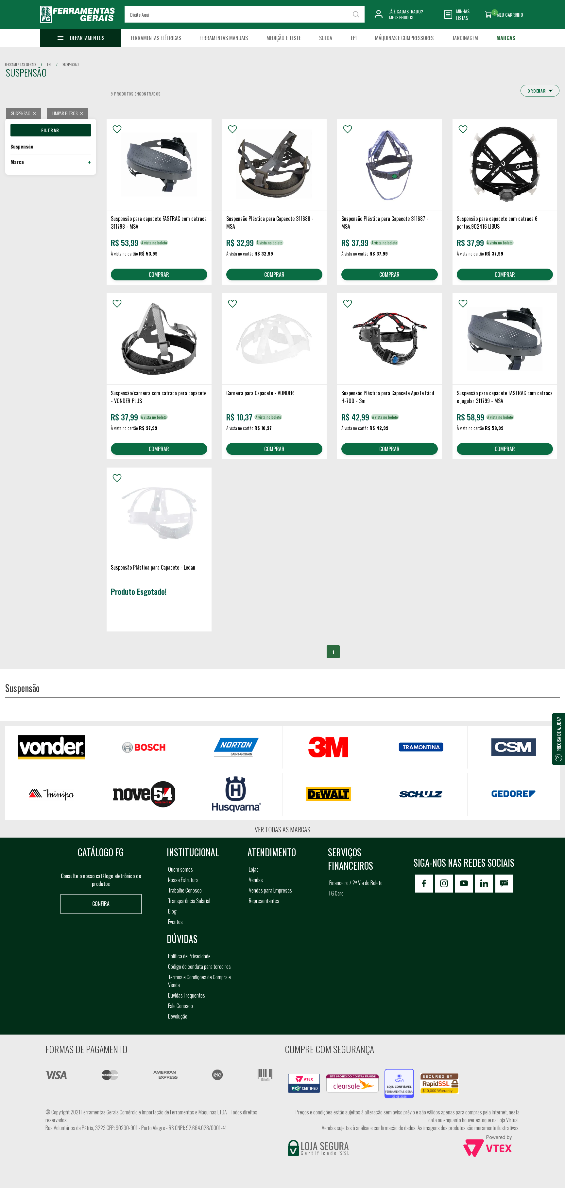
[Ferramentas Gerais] (77, 24)
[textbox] (244, 14)
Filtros (50, 130)
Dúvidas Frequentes (186, 995)
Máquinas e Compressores (404, 38)
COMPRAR (159, 274)
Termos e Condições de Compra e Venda (199, 981)
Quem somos (180, 869)
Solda (325, 38)
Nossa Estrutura (183, 880)
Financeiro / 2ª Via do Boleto (356, 883)
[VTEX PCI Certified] (304, 1077)
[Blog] (504, 884)
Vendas (256, 880)
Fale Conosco (180, 1006)
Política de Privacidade (189, 956)
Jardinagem (465, 38)
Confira (101, 904)
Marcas (505, 38)
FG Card (336, 893)
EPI (354, 38)
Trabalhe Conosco (185, 890)
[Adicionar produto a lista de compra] (117, 129)
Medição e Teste (283, 38)
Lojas (254, 869)
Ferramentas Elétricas (156, 38)
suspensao (70, 64)
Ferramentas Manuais (223, 38)
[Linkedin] (484, 884)
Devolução (177, 1016)
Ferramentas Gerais (20, 64)
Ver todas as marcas (282, 829)
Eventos (175, 922)
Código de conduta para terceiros (199, 966)
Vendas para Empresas (270, 890)
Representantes (264, 901)
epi (49, 64)
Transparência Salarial (189, 901)
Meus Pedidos (401, 17)
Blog (172, 911)
